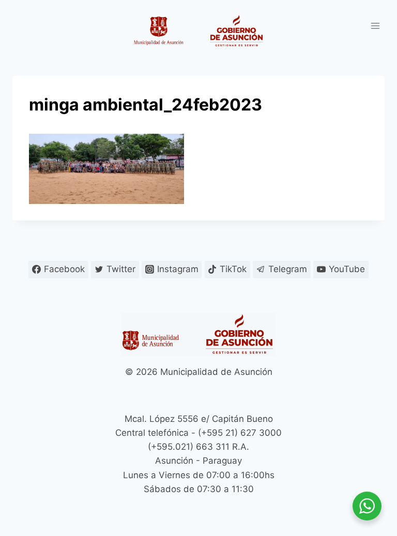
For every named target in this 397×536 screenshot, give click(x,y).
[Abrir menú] (375, 26)
